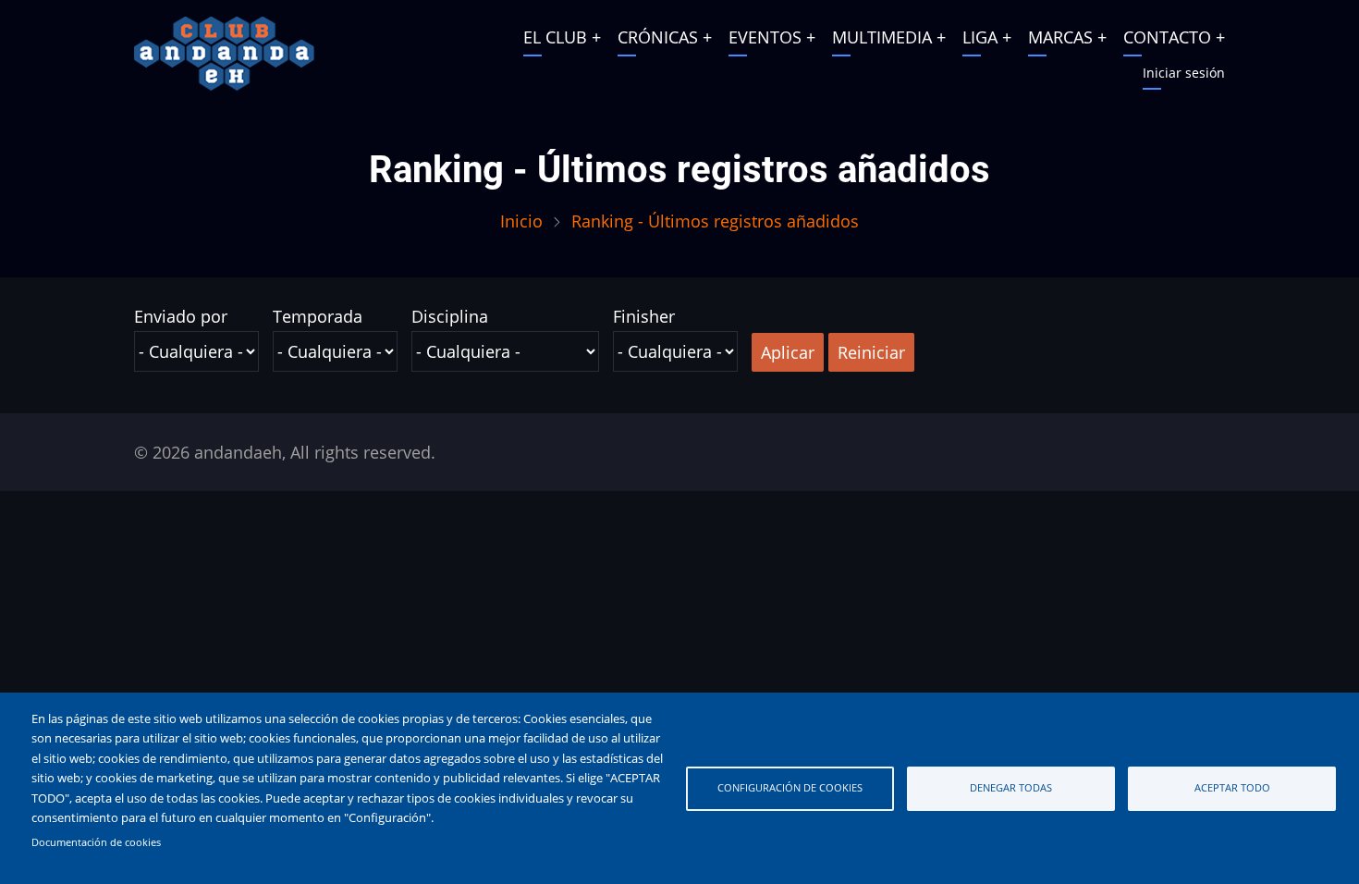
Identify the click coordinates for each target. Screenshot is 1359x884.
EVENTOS (765, 37)
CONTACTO (1167, 37)
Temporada (317, 316)
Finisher (644, 316)
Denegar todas (1011, 787)
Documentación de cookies (96, 842)
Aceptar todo (1232, 787)
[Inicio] (224, 52)
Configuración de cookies (790, 787)
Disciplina (449, 316)
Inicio (521, 221)
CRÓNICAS (658, 37)
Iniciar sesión (1184, 72)
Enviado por (180, 316)
